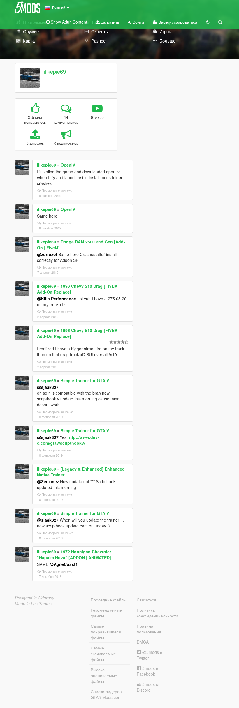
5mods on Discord (149, 687)
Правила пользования (149, 629)
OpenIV (68, 165)
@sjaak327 (48, 387)
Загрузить (109, 22)
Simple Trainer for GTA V (85, 380)
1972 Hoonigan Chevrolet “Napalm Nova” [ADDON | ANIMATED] (74, 554)
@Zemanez (48, 481)
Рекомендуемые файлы (106, 613)
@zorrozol (47, 254)
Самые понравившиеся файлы (106, 631)
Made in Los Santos (33, 603)
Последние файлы (108, 600)
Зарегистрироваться (177, 22)
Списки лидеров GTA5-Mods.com (106, 694)
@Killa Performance (56, 298)
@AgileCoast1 (64, 564)
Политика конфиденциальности (156, 613)
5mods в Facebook (147, 671)
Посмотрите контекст (57, 190)
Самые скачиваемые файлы (103, 653)
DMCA (143, 642)
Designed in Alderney (34, 598)
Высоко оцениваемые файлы (104, 675)
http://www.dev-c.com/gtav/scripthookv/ (68, 440)
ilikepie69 (55, 71)
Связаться (146, 600)
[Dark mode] (208, 22)
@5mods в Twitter (149, 655)
